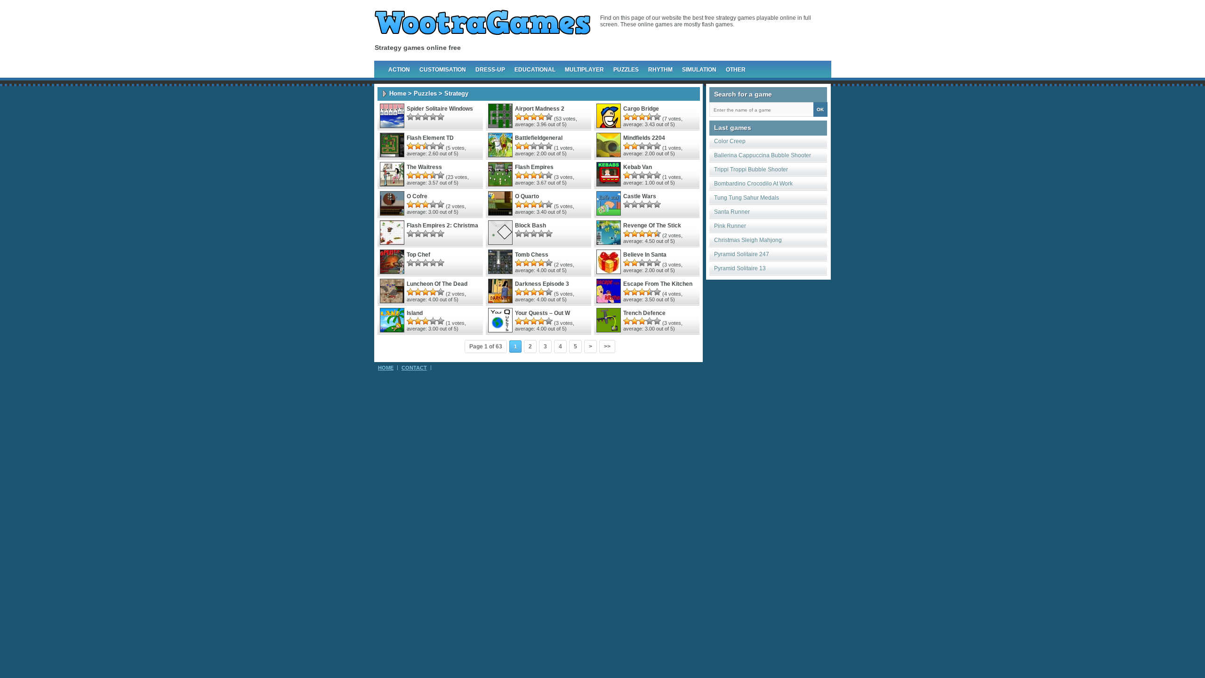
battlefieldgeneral (538, 138)
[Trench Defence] (608, 330)
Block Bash (530, 225)
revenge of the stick (652, 225)
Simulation (699, 69)
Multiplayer (584, 69)
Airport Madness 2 (539, 108)
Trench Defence (644, 313)
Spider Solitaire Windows (440, 108)
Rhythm (660, 69)
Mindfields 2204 (644, 138)
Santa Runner (732, 212)
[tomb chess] (500, 272)
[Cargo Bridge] (608, 126)
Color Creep (730, 141)
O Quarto (527, 196)
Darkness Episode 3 (542, 284)
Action (399, 69)
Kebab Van (637, 167)
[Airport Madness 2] (500, 126)
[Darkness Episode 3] (500, 301)
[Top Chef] (392, 272)
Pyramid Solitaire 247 (741, 254)
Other (736, 69)
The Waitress (424, 167)
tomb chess (531, 254)
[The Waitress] (392, 184)
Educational (534, 69)
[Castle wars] (608, 213)
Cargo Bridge (641, 108)
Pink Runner (730, 226)
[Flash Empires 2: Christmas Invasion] (392, 243)
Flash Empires (534, 167)
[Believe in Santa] (608, 272)
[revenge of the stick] (608, 243)
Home (397, 93)
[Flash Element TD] (392, 155)
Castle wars (639, 196)
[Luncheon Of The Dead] (392, 301)
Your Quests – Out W (542, 313)
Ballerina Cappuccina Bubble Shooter (762, 155)
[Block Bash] (500, 243)
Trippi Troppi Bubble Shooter (751, 169)
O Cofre (417, 196)
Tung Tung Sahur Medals (746, 197)
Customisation (442, 69)
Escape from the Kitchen (657, 284)
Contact (414, 368)
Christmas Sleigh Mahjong (748, 240)
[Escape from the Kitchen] (608, 301)
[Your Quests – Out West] (500, 330)
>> (607, 346)
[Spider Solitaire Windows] (392, 126)
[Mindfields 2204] (608, 155)
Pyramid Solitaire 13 (740, 268)
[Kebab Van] (608, 184)
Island (415, 313)
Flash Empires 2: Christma (442, 225)
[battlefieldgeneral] (500, 155)
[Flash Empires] (500, 184)
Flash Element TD (430, 138)
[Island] (392, 330)
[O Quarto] (500, 213)
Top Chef (418, 254)
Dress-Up (490, 69)
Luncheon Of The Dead (437, 284)
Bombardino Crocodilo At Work (753, 183)
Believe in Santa (645, 254)
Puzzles (626, 69)
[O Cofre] (392, 213)
